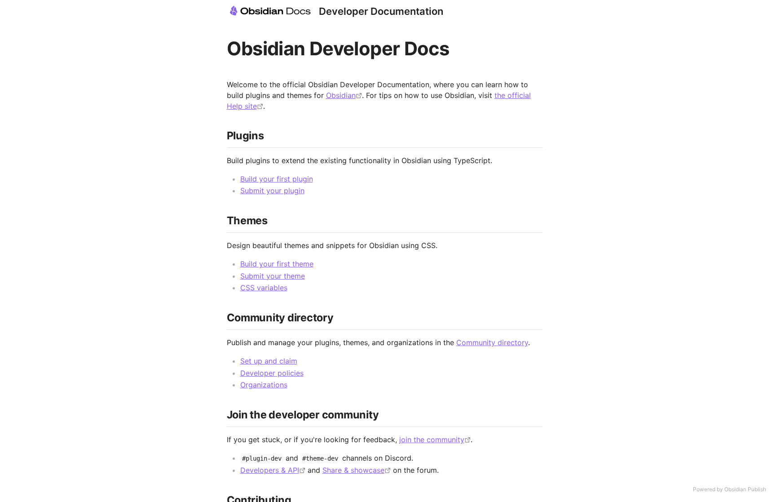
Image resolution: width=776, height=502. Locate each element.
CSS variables (263, 287)
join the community (431, 439)
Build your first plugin (276, 178)
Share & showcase (353, 470)
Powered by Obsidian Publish (729, 489)
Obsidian (341, 95)
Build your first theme (276, 263)
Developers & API (269, 470)
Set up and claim (268, 360)
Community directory (492, 342)
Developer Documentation (381, 11)
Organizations (263, 384)
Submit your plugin (272, 190)
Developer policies (272, 373)
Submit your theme (272, 275)
